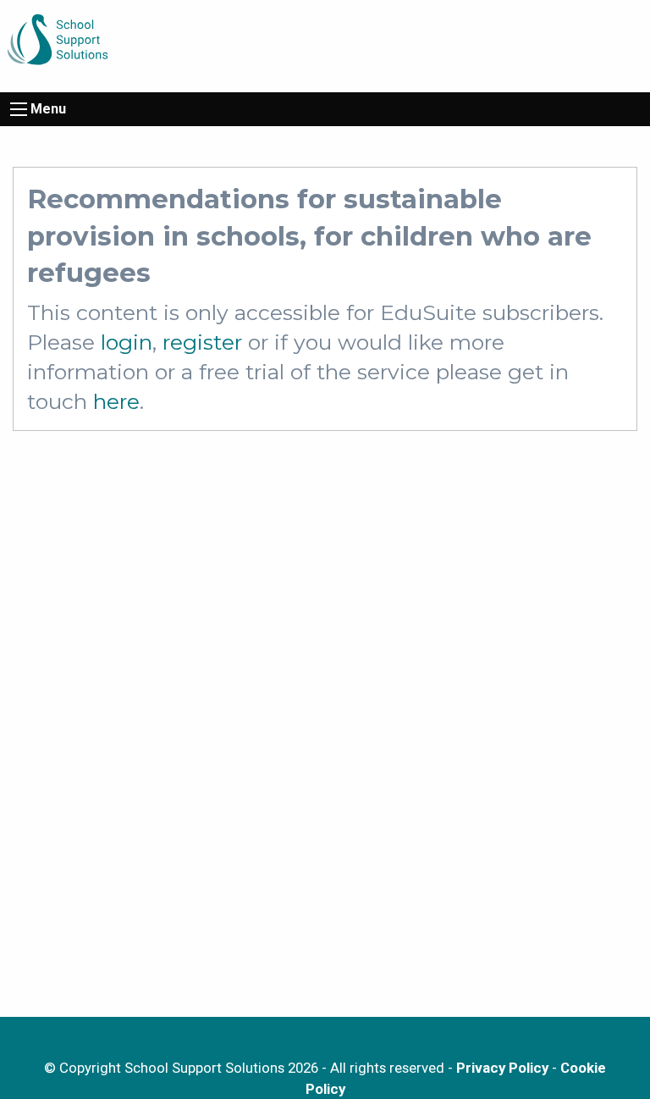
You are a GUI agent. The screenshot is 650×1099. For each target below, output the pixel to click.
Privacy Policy (502, 1067)
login (126, 342)
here (116, 401)
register (202, 342)
